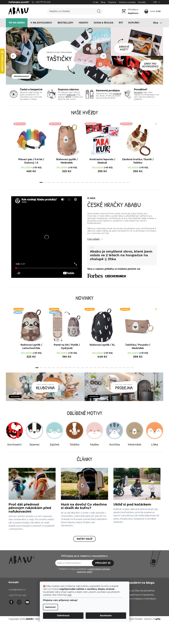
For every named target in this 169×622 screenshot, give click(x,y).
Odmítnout (63, 615)
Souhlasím (106, 615)
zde (69, 595)
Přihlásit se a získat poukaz (102, 329)
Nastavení (50, 607)
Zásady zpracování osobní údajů (111, 338)
